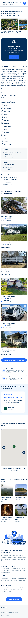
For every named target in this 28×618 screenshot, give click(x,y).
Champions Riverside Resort (14, 32)
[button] (3, 447)
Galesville (3, 32)
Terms (2, 615)
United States (11, 31)
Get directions (14, 470)
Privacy (7, 615)
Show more (4, 89)
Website (14, 95)
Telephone (5, 95)
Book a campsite (7, 97)
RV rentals (3, 31)
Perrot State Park (20, 497)
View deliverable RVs (14, 599)
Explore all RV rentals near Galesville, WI (14, 360)
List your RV (14, 57)
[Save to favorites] (25, 199)
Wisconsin (18, 31)
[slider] (7, 218)
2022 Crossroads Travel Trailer (13, 397)
